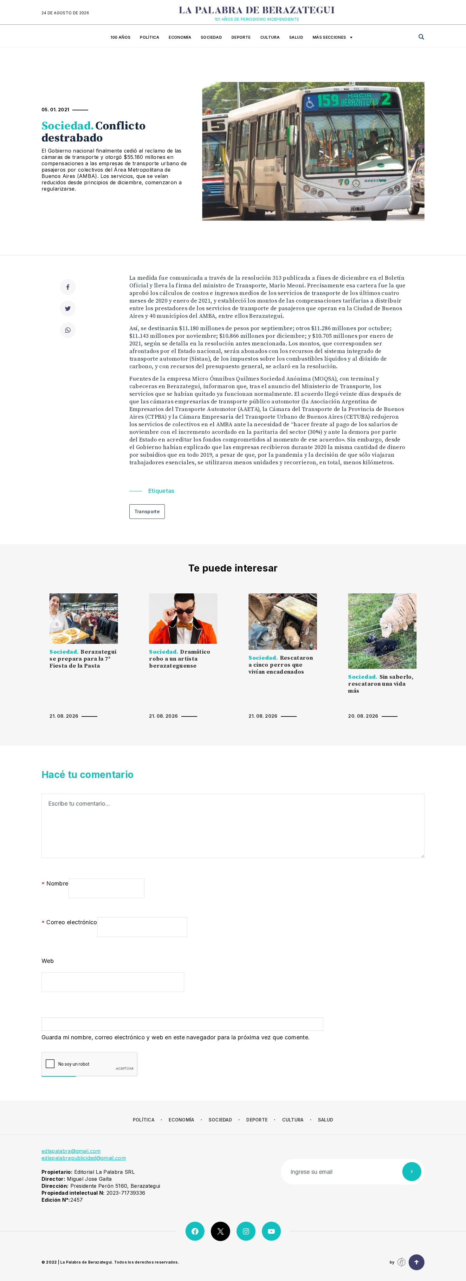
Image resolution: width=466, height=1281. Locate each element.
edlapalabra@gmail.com (71, 1151)
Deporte (241, 37)
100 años (120, 37)
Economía (180, 37)
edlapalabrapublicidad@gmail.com (84, 1158)
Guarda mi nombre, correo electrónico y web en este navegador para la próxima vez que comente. (176, 1037)
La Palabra (257, 11)
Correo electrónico (69, 922)
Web (48, 960)
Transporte (147, 511)
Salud (296, 37)
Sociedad (211, 37)
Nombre (55, 883)
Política (149, 37)
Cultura (270, 37)
